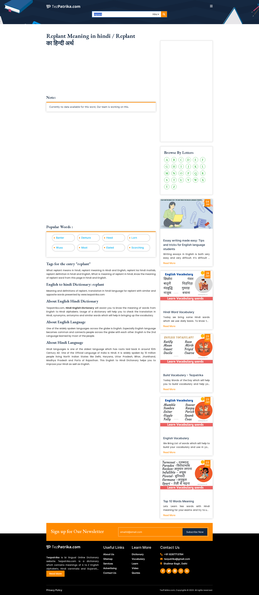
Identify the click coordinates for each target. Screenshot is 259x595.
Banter (60, 237)
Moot (84, 247)
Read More (169, 263)
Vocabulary (138, 558)
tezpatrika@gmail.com (177, 558)
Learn (135, 563)
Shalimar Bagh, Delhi (175, 563)
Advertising (110, 568)
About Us (108, 554)
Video (135, 568)
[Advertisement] (101, 74)
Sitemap (108, 558)
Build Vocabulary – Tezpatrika (183, 375)
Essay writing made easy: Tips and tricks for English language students (184, 245)
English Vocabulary (176, 438)
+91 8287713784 (173, 554)
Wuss (59, 247)
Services (108, 563)
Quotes (136, 572)
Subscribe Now (195, 531)
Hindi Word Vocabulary (178, 312)
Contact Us (109, 572)
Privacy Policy (54, 590)
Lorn (134, 237)
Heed (109, 237)
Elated (110, 247)
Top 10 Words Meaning (178, 501)
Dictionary (138, 554)
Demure (86, 237)
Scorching (137, 247)
